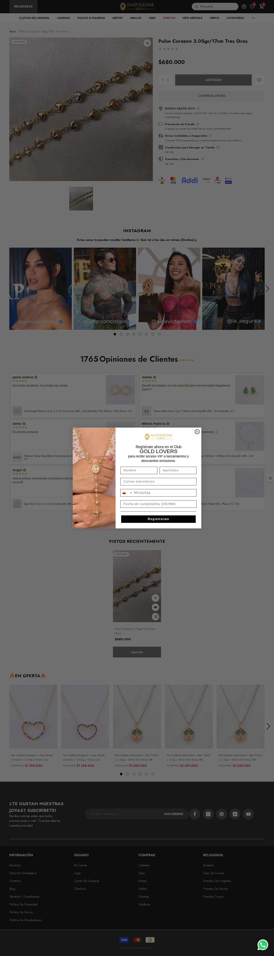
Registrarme (158, 519)
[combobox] (126, 492)
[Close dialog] (197, 431)
